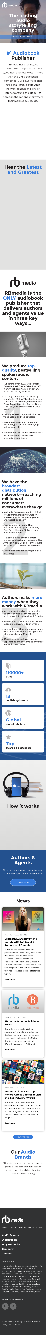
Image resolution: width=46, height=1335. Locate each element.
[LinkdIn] (5, 1306)
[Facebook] (13, 1306)
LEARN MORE (23, 882)
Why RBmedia (11, 1244)
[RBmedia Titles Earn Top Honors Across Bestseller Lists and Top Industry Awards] (23, 1072)
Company (8, 1249)
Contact (7, 1253)
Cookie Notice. (14, 1325)
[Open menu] (42, 4)
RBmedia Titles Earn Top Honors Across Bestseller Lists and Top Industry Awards (22, 1094)
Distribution (9, 1239)
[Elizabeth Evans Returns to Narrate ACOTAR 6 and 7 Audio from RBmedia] (23, 919)
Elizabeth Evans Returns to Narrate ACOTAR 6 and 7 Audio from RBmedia (20, 942)
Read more (9, 979)
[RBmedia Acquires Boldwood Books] (23, 1002)
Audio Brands (10, 1235)
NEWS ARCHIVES (23, 1137)
